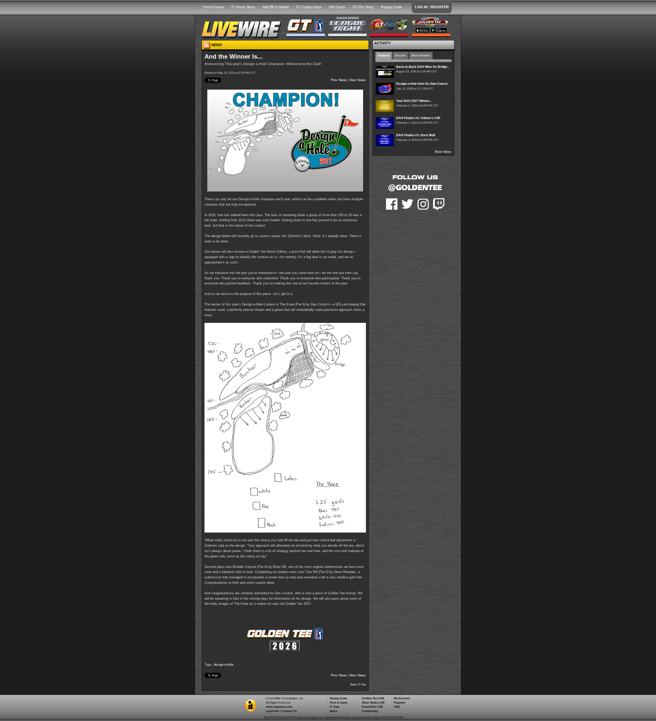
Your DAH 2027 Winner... (414, 101)
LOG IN (421, 7)
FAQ (397, 706)
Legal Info (272, 711)
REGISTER (439, 7)
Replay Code (391, 7)
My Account (402, 698)
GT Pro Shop (363, 7)
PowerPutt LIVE (372, 706)
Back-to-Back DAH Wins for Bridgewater (426, 67)
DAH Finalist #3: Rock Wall (415, 135)
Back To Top (358, 684)
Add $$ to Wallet (275, 7)
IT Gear (335, 706)
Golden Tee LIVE (373, 698)
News (333, 711)
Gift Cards (337, 7)
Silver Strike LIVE (373, 702)
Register (399, 702)
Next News (358, 80)
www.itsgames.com (279, 706)
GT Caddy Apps (309, 7)
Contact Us (289, 711)
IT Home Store (243, 7)
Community (370, 711)
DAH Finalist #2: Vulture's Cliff (418, 118)
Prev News (339, 80)
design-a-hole (223, 664)
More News (443, 152)
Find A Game (213, 7)
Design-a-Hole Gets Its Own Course (422, 84)
